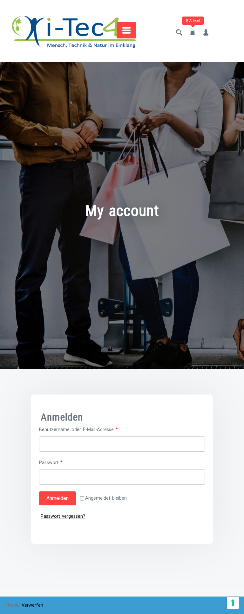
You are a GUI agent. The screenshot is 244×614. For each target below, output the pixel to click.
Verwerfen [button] (32, 605)
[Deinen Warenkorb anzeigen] (192, 33)
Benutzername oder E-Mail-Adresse (90, 429)
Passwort (62, 462)
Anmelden (57, 498)
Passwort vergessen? (63, 516)
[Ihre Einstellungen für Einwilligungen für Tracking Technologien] (233, 603)
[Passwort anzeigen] (198, 477)
